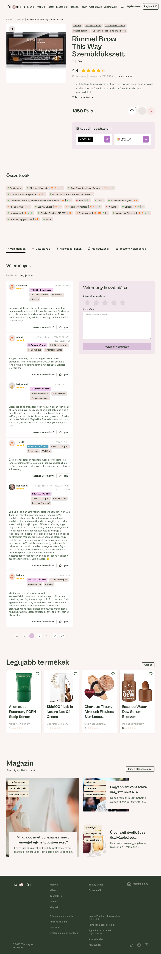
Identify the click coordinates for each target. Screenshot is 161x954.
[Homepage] (15, 7)
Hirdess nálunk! (58, 921)
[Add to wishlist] (37, 674)
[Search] (122, 7)
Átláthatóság (96, 939)
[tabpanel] (80, 450)
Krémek (31, 6)
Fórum (84, 6)
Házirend (55, 927)
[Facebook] (139, 945)
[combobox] (27, 275)
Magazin (74, 6)
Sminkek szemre (93, 25)
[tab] (15, 249)
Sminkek (77, 25)
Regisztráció (150, 6)
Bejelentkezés (134, 6)
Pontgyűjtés (95, 944)
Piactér (50, 6)
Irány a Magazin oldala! (140, 769)
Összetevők (95, 6)
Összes (148, 664)
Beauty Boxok (96, 884)
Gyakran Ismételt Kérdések (64, 933)
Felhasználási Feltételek (102, 924)
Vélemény (88, 309)
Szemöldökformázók (115, 25)
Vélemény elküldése (117, 346)
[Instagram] (146, 945)
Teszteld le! (62, 6)
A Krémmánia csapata (62, 916)
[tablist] (80, 249)
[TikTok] (131, 945)
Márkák (41, 6)
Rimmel (20, 19)
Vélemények (110, 6)
